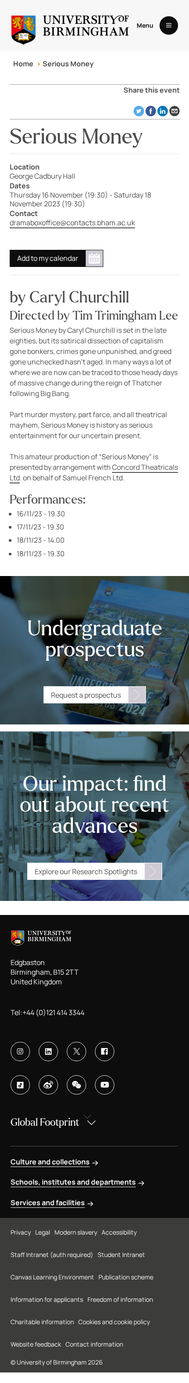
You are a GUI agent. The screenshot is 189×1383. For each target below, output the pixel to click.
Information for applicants (47, 1299)
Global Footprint (45, 1122)
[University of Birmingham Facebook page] (104, 1051)
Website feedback (36, 1344)
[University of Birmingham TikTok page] (20, 1085)
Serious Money (68, 63)
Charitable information (42, 1322)
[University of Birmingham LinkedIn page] (48, 1051)
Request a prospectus (86, 695)
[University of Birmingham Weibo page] (48, 1085)
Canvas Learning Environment (52, 1277)
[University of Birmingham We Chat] (76, 1085)
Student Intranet (121, 1254)
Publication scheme (125, 1277)
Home (23, 63)
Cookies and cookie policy (114, 1322)
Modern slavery (76, 1232)
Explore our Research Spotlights (86, 871)
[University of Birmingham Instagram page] (20, 1051)
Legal (42, 1232)
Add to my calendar (47, 258)
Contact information (94, 1344)
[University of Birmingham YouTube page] (104, 1085)
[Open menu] (168, 25)
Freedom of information (120, 1299)
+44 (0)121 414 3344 (53, 1012)
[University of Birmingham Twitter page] (76, 1051)
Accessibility (119, 1232)
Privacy (21, 1232)
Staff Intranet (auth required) (52, 1254)
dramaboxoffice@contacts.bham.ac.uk (72, 222)
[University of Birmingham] (70, 25)
